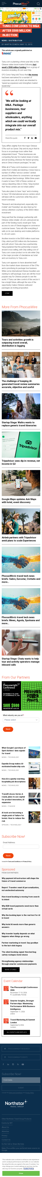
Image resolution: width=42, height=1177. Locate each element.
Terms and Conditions (14, 861)
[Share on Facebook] (25, 138)
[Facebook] (3, 1064)
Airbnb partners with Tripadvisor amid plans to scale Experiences (19, 539)
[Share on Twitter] (28, 138)
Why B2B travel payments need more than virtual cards (20, 907)
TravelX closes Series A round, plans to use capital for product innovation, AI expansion (13, 798)
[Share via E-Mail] (36, 138)
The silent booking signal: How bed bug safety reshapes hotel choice (19, 953)
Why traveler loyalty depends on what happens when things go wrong (18, 934)
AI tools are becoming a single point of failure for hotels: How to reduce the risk (13, 817)
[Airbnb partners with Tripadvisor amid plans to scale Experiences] (21, 521)
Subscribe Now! (11, 1074)
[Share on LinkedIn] (32, 138)
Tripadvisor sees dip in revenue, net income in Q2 (21, 462)
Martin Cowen (12, 44)
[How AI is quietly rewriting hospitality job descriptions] (34, 783)
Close (21, 1173)
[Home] (21, 4)
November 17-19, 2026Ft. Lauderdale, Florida (18, 994)
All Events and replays (17, 1032)
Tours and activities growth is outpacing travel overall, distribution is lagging (17, 342)
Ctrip (7, 293)
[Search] (38, 3)
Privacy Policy (29, 1093)
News (4, 41)
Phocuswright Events (18, 1057)
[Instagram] (13, 1064)
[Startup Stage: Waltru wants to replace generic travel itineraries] (21, 406)
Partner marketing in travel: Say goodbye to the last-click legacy (20, 944)
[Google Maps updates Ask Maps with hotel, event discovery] (21, 483)
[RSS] (17, 1064)
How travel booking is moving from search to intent (20, 898)
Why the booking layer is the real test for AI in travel (21, 916)
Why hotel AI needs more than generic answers (18, 925)
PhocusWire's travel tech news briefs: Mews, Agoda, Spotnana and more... (21, 620)
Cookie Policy (29, 1169)
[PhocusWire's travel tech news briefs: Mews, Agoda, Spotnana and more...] (21, 601)
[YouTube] (22, 1064)
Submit (21, 1088)
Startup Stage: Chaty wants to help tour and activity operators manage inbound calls (20, 661)
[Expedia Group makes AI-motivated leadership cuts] (34, 768)
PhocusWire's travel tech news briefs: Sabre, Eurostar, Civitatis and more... (21, 579)
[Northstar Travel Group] (16, 1103)
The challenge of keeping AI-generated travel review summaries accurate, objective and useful (21, 384)
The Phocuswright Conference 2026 (24, 988)
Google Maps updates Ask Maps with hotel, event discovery (19, 501)
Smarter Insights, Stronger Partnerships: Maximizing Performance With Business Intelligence (22, 1005)
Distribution (15, 41)
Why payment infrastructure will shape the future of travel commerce (20, 879)
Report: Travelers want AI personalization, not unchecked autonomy (20, 888)
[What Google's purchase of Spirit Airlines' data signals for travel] (34, 752)
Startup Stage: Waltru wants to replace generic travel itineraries (19, 424)
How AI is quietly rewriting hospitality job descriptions (14, 780)
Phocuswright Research (19, 1049)
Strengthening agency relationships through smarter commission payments (19, 962)
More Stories (10, 969)
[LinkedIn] (8, 1064)
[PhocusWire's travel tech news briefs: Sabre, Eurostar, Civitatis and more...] (21, 560)
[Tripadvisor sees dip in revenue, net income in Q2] (21, 445)
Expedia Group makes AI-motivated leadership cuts (13, 765)
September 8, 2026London (17, 1026)
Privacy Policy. (27, 861)
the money (33, 75)
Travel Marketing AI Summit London (22, 1021)
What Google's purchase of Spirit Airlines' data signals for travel (14, 751)
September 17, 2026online (17, 1013)
